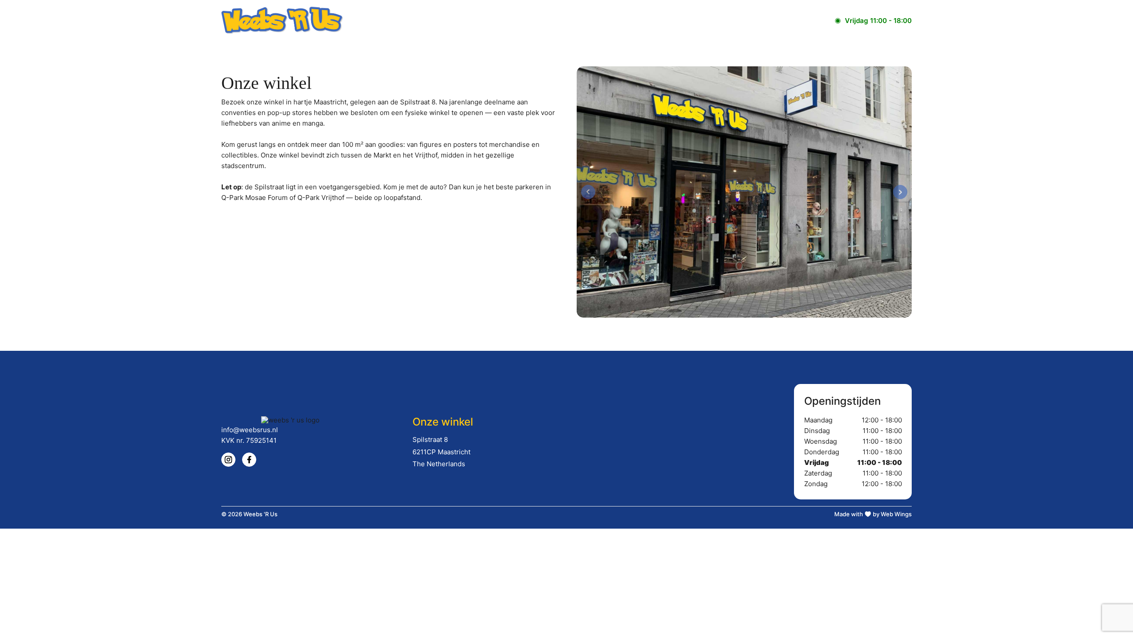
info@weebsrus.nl (249, 430)
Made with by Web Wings (873, 514)
